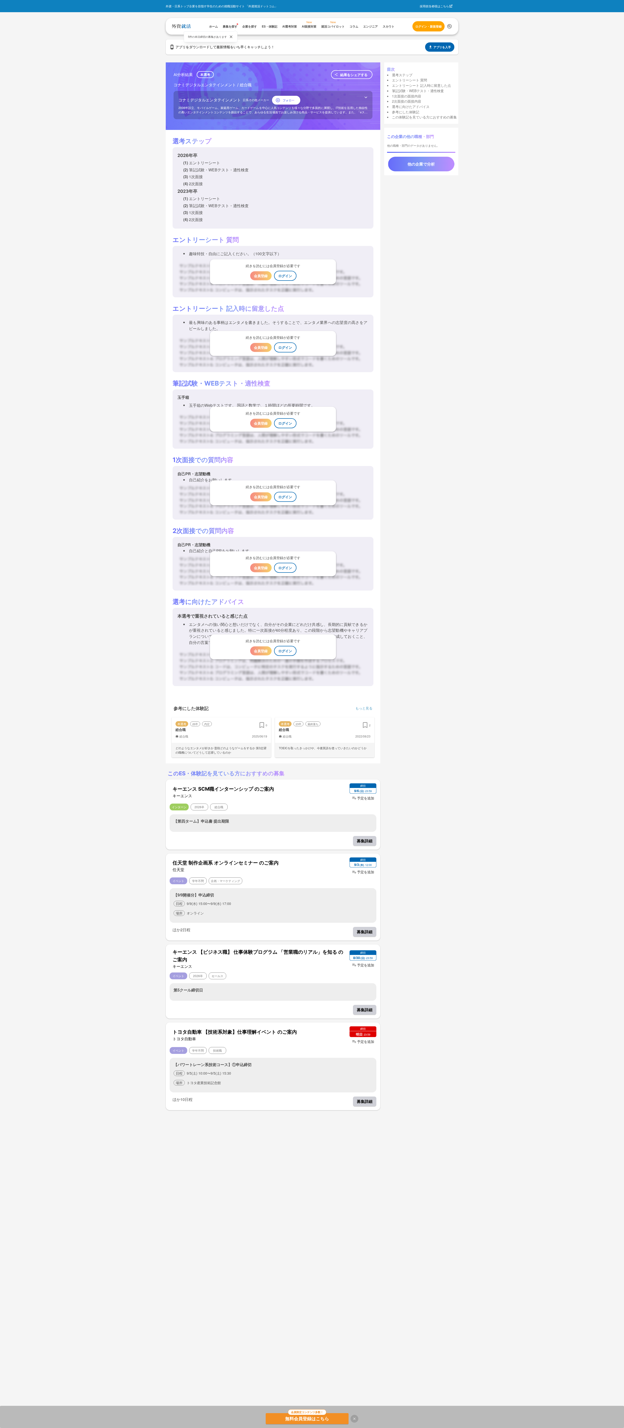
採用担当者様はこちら (434, 6)
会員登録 (261, 275)
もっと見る (363, 708)
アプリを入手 (442, 47)
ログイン (285, 275)
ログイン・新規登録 (428, 26)
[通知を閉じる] (231, 37)
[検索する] (449, 26)
